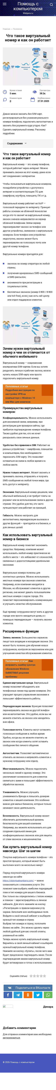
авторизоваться (11, 1037)
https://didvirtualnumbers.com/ (18, 880)
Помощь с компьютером (28, 6)
